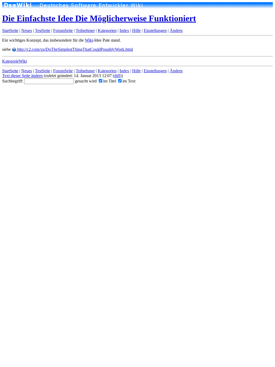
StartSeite (10, 30)
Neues (26, 30)
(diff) (117, 75)
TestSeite (42, 30)
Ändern (176, 30)
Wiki (89, 40)
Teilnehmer (85, 30)
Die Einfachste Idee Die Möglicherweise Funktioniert (99, 18)
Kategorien (107, 30)
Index (124, 30)
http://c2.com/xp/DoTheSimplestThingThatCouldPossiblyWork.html (74, 49)
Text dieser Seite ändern (22, 75)
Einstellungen (155, 30)
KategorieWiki (14, 61)
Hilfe (136, 30)
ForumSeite (63, 30)
